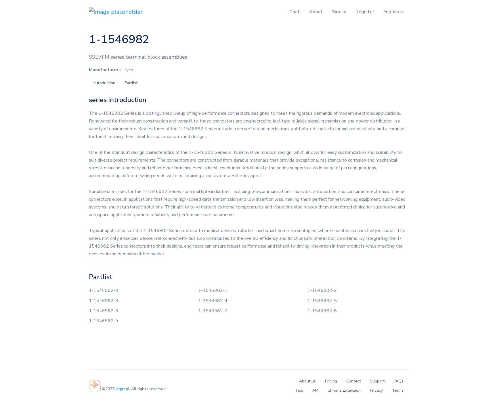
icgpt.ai (122, 389)
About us (307, 381)
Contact (353, 381)
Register (364, 12)
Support (377, 381)
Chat (294, 12)
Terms (398, 390)
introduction (104, 83)
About (316, 12)
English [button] (391, 12)
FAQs (399, 381)
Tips (299, 390)
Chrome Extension (344, 390)
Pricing (331, 381)
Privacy (376, 390)
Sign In (339, 12)
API (315, 390)
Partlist (131, 83)
